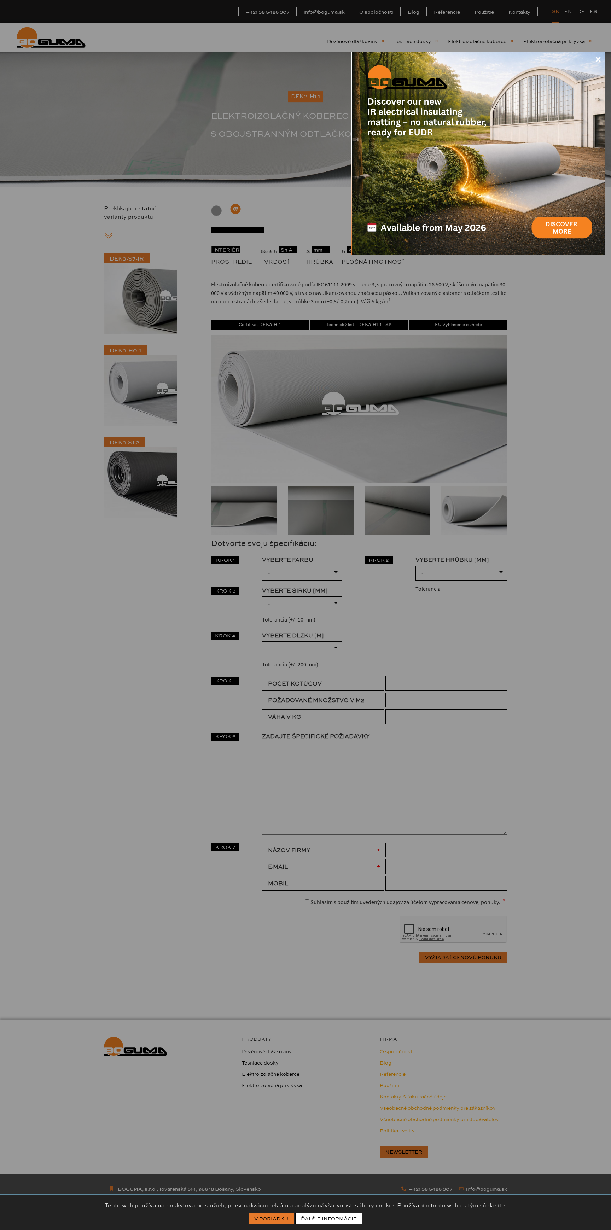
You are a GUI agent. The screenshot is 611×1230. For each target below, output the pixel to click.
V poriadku (271, 1218)
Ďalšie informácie (329, 1218)
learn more (561, 219)
